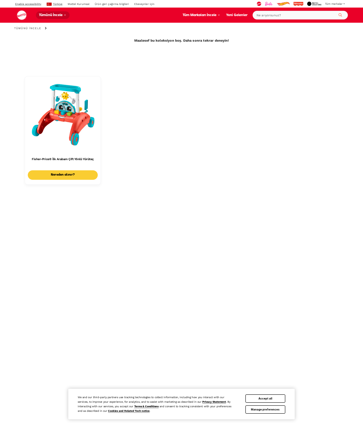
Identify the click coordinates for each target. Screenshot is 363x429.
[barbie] (269, 4)
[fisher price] (299, 4)
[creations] (314, 4)
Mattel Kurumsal (78, 3)
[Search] (339, 14)
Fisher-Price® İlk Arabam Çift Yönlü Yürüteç (63, 159)
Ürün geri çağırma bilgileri (112, 3)
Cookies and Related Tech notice (129, 410)
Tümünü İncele (51, 15)
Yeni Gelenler (236, 15)
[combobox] (300, 15)
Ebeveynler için (144, 3)
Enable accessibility (28, 3)
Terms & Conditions (146, 406)
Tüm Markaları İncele (200, 15)
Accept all (265, 398)
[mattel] (259, 4)
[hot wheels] (283, 4)
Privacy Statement (214, 401)
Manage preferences (265, 409)
